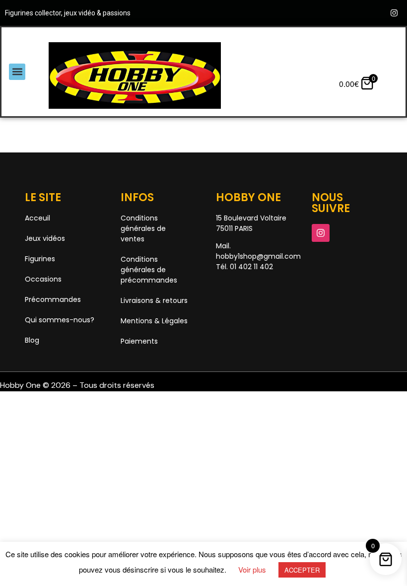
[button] (17, 72)
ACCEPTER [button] (302, 570)
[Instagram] (394, 13)
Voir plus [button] (252, 569)
